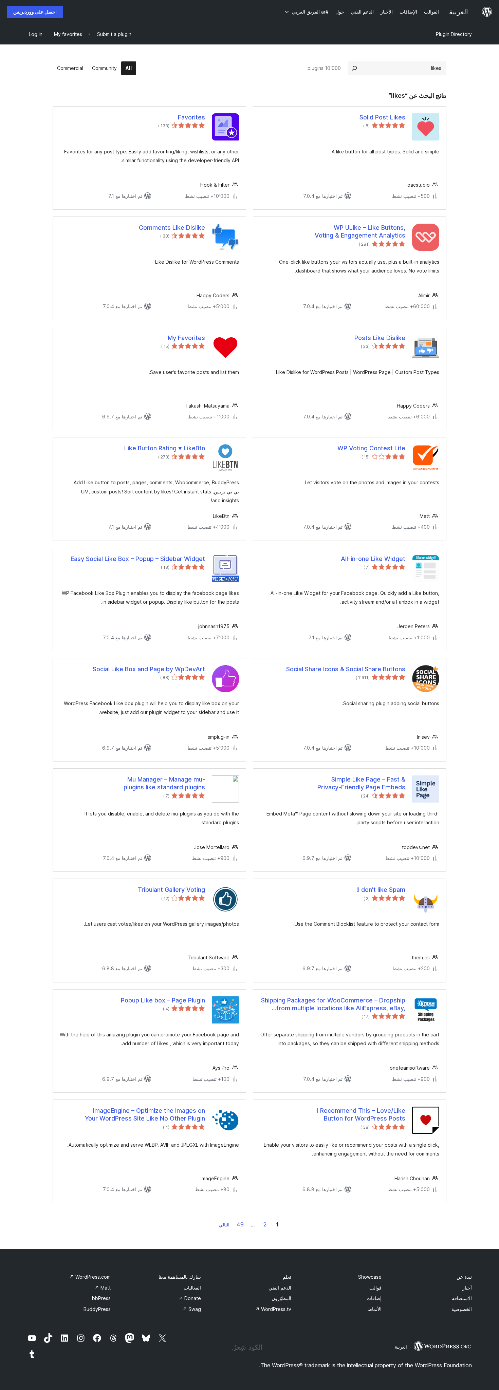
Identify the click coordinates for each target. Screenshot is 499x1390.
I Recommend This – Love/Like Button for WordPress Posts (361, 1114)
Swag (192, 1309)
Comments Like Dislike (172, 227)
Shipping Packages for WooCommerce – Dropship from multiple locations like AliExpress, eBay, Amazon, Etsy (333, 1004)
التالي (224, 1224)
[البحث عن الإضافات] (354, 68)
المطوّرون (281, 1298)
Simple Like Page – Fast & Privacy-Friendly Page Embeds (361, 783)
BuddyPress (97, 1309)
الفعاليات (192, 1288)
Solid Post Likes (382, 117)
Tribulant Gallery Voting (171, 889)
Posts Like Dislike (379, 337)
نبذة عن (464, 1277)
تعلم (287, 1277)
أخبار (467, 1288)
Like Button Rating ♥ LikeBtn (164, 448)
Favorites (191, 117)
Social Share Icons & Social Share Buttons (345, 669)
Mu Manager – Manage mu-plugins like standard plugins (164, 783)
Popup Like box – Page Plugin (163, 1000)
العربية (401, 1347)
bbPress (101, 1298)
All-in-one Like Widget (373, 558)
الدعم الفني (280, 1288)
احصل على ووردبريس (35, 12)
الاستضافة (462, 1298)
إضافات (374, 1298)
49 (240, 1224)
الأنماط (375, 1309)
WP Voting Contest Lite (371, 448)
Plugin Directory (454, 34)
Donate (190, 1298)
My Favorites (186, 337)
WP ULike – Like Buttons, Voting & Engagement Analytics (360, 231)
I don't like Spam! (380, 889)
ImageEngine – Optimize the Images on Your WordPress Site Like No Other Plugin (145, 1114)
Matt (103, 1288)
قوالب (375, 1288)
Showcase (370, 1277)
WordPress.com (90, 1277)
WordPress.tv (273, 1309)
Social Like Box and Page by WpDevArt (149, 669)
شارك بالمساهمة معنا (180, 1277)
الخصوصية (461, 1309)
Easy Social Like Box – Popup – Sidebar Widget (138, 558)
